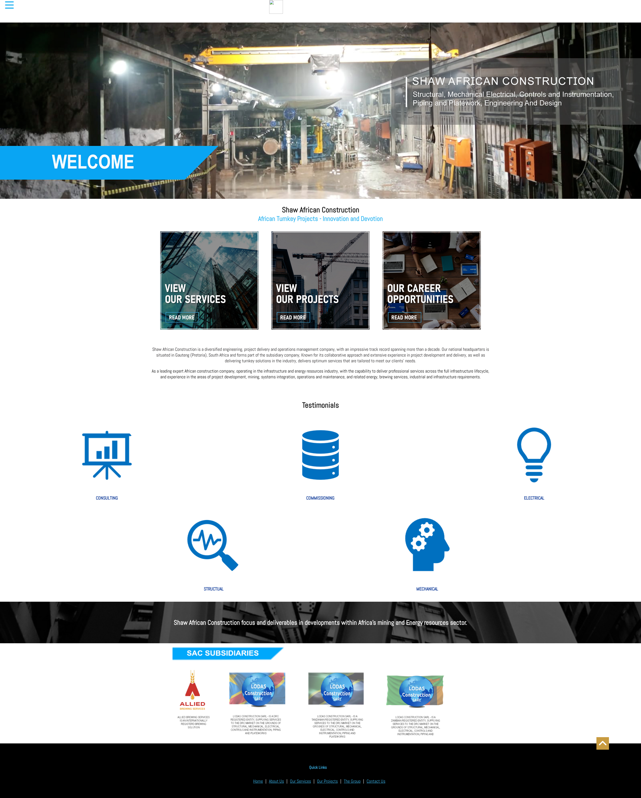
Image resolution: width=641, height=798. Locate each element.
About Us (276, 781)
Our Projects (327, 781)
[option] (320, 693)
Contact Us (376, 781)
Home (258, 781)
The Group (352, 781)
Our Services (300, 781)
